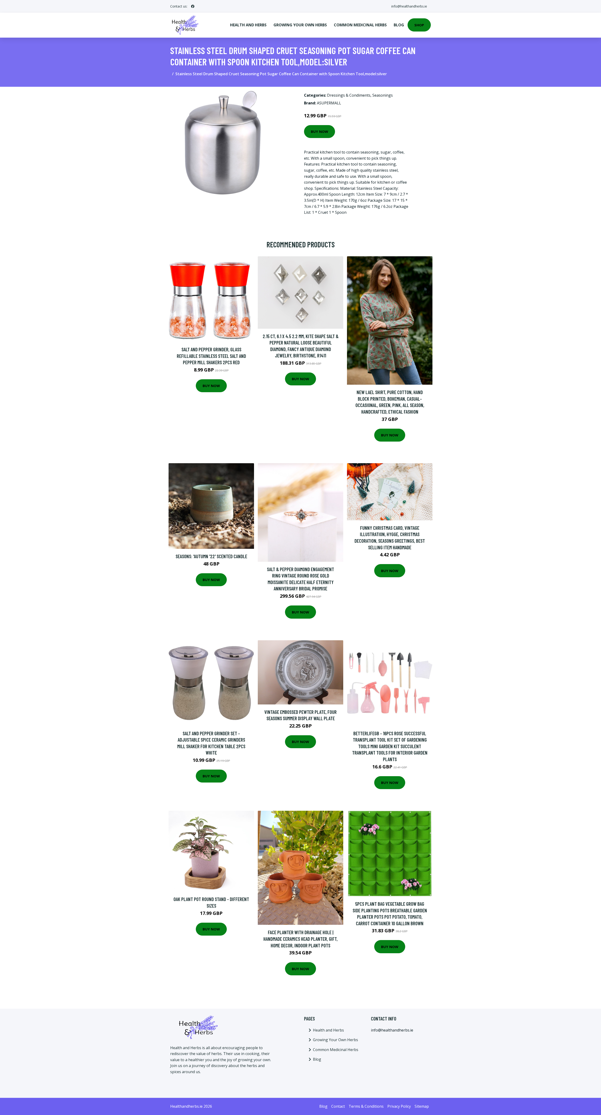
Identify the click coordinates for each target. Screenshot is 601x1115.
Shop (419, 25)
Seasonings (382, 95)
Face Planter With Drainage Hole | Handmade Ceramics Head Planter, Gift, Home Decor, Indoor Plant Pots (300, 938)
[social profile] (192, 6)
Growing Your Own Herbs (300, 25)
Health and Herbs (248, 25)
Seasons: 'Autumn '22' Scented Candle (211, 556)
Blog (399, 25)
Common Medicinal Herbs (360, 25)
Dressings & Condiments (348, 95)
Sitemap (422, 1106)
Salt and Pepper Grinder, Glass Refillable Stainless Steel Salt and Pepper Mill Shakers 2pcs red (211, 355)
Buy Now (319, 131)
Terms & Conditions (366, 1106)
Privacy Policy (399, 1106)
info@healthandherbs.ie (409, 6)
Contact (338, 1106)
